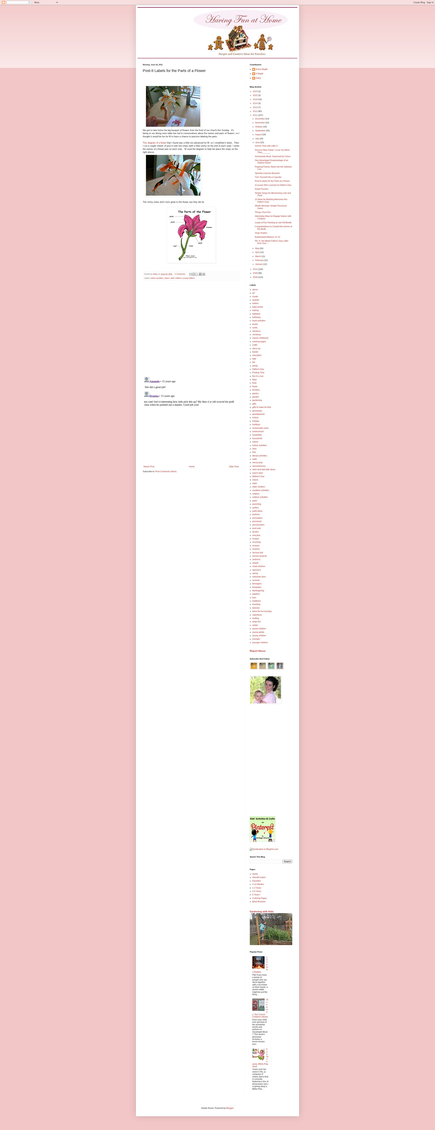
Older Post (234, 466)
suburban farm (259, 577)
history (255, 417)
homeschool (258, 431)
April (257, 252)
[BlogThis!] (194, 274)
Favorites (256, 881)
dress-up (256, 348)
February (259, 260)
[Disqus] (191, 327)
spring (255, 573)
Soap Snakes (261, 233)
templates (256, 587)
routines (256, 549)
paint (254, 501)
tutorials (256, 608)
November (260, 122)
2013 (255, 107)
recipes (255, 539)
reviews (255, 545)
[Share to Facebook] (200, 274)
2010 (255, 269)
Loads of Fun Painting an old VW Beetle (273, 222)
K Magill (259, 73)
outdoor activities (260, 497)
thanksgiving (258, 590)
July (257, 138)
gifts (254, 404)
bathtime (256, 314)
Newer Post (149, 466)
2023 (255, 91)
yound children (259, 628)
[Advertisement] (271, 760)
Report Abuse (258, 650)
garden (255, 397)
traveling (256, 604)
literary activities (259, 456)
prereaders (257, 518)
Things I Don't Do (263, 212)
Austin (255, 296)
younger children (260, 642)
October (259, 127)
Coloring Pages (259, 898)
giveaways (257, 411)
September (260, 130)
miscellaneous (259, 466)
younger (256, 639)
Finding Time (258, 372)
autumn (255, 300)
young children (189, 278)
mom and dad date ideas (263, 469)
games (255, 393)
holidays (256, 424)
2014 (255, 103)
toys (254, 597)
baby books (257, 307)
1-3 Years (256, 888)
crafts (254, 345)
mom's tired (257, 473)
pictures (256, 514)
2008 (255, 277)
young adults (258, 632)
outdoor (255, 494)
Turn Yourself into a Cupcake (268, 177)
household (257, 438)
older (254, 483)
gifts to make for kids (261, 407)
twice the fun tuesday (262, 611)
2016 (255, 99)
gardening (257, 400)
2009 (255, 273)
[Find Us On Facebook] (280, 669)
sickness (256, 559)
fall (253, 362)
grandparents (258, 414)
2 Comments (180, 274)
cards (254, 327)
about (255, 289)
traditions (256, 601)
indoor (255, 442)
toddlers (256, 594)
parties (255, 507)
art (253, 293)
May (257, 248)
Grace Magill (261, 69)
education (257, 355)
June (257, 142)
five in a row (257, 376)
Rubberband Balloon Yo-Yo (267, 237)
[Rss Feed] (254, 669)
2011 (255, 115)
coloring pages (259, 341)
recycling (256, 542)
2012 (255, 111)
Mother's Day (258, 476)
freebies (256, 390)
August (258, 134)
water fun (256, 621)
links (254, 449)
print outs (256, 528)
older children (176, 278)
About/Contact (258, 877)
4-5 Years (256, 891)
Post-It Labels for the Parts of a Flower (272, 181)
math (254, 459)
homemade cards (260, 428)
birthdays (256, 317)
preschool (257, 521)
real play (256, 535)
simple (255, 563)
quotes (255, 532)
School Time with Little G (266, 146)
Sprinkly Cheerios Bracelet (267, 173)
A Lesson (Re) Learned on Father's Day (273, 185)
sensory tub (257, 552)
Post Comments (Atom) (166, 471)
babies (255, 303)
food (254, 383)
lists (254, 452)
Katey (258, 78)
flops (254, 379)
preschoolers (258, 525)
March (258, 256)
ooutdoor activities (260, 490)
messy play (257, 462)
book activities (258, 320)
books (255, 324)
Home (192, 466)
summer (256, 580)
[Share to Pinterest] (203, 274)
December (260, 119)
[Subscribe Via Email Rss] (262, 669)
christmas (256, 334)
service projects (259, 556)
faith (254, 359)
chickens (256, 331)
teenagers (257, 583)
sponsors (256, 570)
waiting (255, 618)
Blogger (229, 1108)
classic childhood (260, 338)
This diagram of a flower (154, 143)
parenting (256, 504)
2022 (255, 95)
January (259, 264)
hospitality (257, 435)
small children (258, 566)
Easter (255, 352)
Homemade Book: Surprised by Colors (272, 156)
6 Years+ (256, 894)
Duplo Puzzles (261, 189)
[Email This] (191, 274)
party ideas (257, 511)
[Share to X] (197, 274)
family (255, 366)
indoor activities (157, 278)
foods (254, 386)
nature (167, 278)
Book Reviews (259, 901)
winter (255, 625)
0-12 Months (258, 884)
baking (255, 310)
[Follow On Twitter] (271, 669)
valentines (257, 615)
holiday (255, 421)
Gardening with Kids (262, 911)
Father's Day (258, 369)
